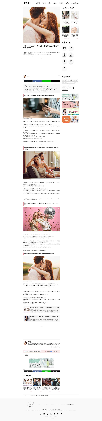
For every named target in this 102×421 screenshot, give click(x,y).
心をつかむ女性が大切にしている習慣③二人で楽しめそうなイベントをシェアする (40, 89)
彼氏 (27, 354)
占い (71, 82)
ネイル (70, 80)
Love (47, 405)
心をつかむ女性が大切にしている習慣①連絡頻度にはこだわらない (38, 86)
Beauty (43, 405)
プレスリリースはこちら (45, 409)
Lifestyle (58, 405)
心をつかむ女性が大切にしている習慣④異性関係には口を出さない (38, 90)
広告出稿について (57, 409)
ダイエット (75, 80)
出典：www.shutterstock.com (27, 118)
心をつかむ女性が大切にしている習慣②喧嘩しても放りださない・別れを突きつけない (41, 88)
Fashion (38, 405)
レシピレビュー (65, 82)
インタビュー (65, 89)
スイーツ (64, 80)
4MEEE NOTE (69, 405)
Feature (63, 405)
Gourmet (52, 405)
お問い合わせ (52, 409)
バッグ (76, 82)
